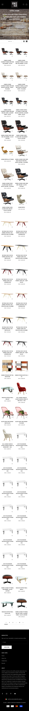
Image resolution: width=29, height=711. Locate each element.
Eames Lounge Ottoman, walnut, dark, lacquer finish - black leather (21, 613)
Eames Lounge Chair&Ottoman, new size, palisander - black (7, 62)
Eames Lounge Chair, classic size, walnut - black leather (7, 209)
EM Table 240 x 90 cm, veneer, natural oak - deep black (7, 257)
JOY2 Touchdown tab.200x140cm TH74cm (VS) (21, 445)
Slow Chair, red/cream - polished (21, 422)
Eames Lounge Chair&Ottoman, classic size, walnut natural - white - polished (21, 86)
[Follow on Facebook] (2, 693)
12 (19, 622)
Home (3, 655)
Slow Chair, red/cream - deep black (7, 422)
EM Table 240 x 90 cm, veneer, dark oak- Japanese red (7, 281)
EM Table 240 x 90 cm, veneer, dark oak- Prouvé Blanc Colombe (22, 257)
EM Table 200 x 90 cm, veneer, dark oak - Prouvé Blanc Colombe (22, 329)
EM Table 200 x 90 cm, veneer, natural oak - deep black (7, 329)
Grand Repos (21, 207)
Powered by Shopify (21, 702)
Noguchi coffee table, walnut (7, 398)
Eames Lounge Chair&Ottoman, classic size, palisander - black (21, 62)
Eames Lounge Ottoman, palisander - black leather (7, 589)
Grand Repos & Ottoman (7, 159)
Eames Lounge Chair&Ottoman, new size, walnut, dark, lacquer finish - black (7, 112)
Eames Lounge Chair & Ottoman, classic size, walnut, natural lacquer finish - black (21, 112)
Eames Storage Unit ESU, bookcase (7, 376)
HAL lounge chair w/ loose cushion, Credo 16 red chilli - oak (21, 399)
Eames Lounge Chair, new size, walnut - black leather (21, 185)
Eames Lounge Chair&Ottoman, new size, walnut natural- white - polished (7, 86)
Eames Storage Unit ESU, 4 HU (21, 376)
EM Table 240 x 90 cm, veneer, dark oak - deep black (21, 281)
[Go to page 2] (23, 622)
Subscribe (6, 647)
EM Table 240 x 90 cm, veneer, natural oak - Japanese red (21, 233)
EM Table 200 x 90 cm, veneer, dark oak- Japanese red (7, 353)
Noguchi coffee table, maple (21, 588)
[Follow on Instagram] (6, 693)
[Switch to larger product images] (24, 41)
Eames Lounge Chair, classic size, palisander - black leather (21, 137)
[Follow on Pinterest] (11, 693)
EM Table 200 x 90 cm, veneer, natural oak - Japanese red (21, 305)
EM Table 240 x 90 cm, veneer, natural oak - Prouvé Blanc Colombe (7, 233)
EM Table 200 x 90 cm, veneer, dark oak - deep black (21, 353)
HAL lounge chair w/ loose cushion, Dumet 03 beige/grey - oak (7, 445)
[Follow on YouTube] (15, 693)
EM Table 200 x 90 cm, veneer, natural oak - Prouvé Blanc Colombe (7, 305)
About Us (4, 658)
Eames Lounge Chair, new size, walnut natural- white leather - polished (21, 161)
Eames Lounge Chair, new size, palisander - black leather (7, 137)
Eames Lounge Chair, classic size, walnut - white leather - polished (7, 185)
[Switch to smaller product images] (26, 41)
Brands (3, 663)
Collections (4, 660)
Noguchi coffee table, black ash (7, 612)
